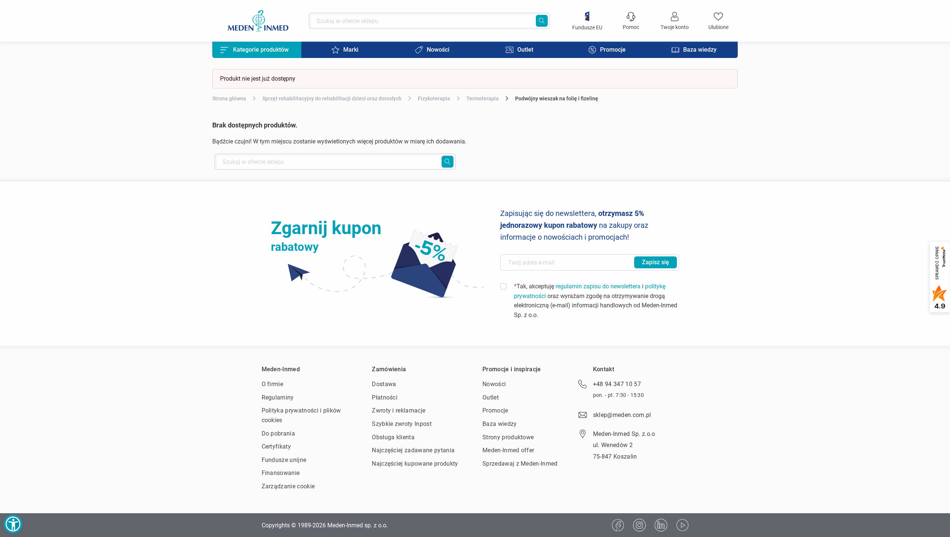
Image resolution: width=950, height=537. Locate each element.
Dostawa (384, 384)
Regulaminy (278, 397)
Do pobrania (278, 433)
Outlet (490, 397)
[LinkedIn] (661, 525)
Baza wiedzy (499, 423)
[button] (13, 524)
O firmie (273, 384)
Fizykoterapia (434, 98)
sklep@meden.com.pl (622, 414)
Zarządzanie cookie (288, 486)
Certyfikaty (276, 446)
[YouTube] (682, 525)
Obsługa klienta (393, 437)
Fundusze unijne (284, 459)
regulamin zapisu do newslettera (598, 286)
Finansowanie (281, 472)
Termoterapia (482, 98)
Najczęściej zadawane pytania (413, 450)
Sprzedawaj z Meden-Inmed (520, 463)
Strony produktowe (508, 437)
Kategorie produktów (261, 49)
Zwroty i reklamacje (398, 410)
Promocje (495, 410)
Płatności (384, 397)
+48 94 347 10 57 (617, 384)
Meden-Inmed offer (508, 450)
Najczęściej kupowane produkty (415, 463)
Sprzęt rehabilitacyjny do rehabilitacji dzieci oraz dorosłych (332, 98)
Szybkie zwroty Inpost (402, 423)
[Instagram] (639, 525)
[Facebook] (618, 525)
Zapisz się (655, 262)
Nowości (494, 384)
